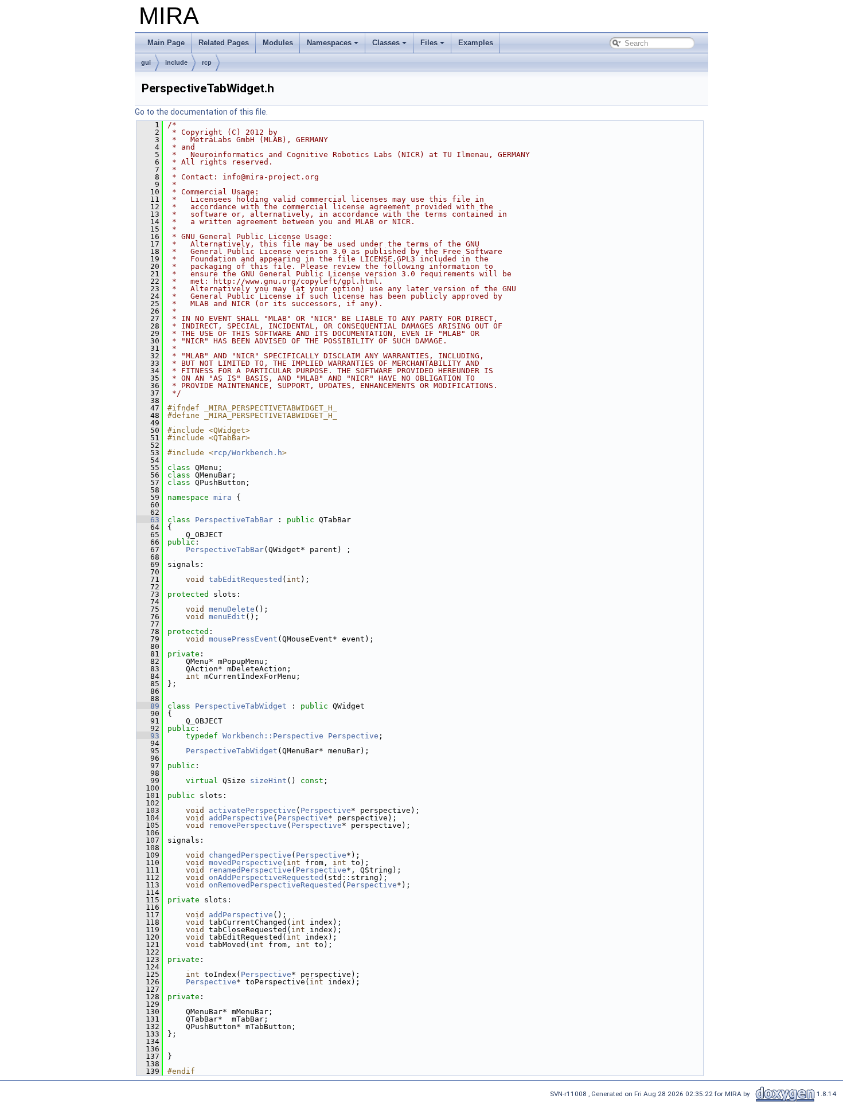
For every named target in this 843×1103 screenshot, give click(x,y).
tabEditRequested (245, 579)
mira (222, 497)
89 (147, 706)
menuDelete (232, 609)
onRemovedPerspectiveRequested (275, 885)
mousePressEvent (243, 639)
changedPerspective (250, 855)
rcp (207, 62)
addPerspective (241, 817)
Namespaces (329, 42)
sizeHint (268, 780)
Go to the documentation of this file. (201, 111)
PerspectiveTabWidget (241, 706)
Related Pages (223, 42)
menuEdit (227, 616)
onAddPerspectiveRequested (266, 877)
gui (146, 62)
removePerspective (248, 825)
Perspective (353, 736)
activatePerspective (252, 810)
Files (429, 42)
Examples (475, 42)
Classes (386, 42)
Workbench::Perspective (273, 736)
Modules (278, 42)
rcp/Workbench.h (247, 452)
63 (147, 519)
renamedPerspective (250, 870)
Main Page (166, 42)
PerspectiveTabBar (234, 519)
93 (147, 736)
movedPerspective (245, 862)
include (176, 62)
